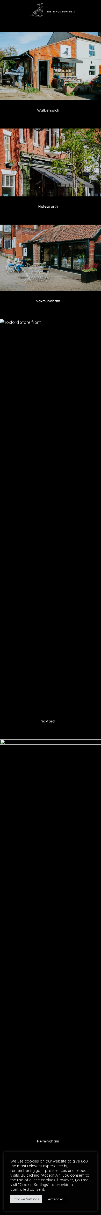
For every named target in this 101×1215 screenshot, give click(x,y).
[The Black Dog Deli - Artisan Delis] (53, 9)
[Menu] (7, 9)
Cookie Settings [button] (26, 1199)
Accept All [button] (55, 1199)
